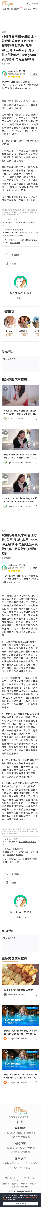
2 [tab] (19, 17)
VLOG (13, 1132)
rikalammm (10, 331)
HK (26, 1178)
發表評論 (9, 358)
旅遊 (4, 31)
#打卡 (20, 1163)
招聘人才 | (16, 1187)
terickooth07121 (16, 70)
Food (14, 1181)
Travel (20, 1178)
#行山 (13, 1163)
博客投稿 (25, 1136)
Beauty (32, 1178)
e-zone (27, 1181)
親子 (32, 232)
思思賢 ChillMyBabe (24, 331)
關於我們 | (7, 1184)
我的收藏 (30, 1148)
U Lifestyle (10, 1178)
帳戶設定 (20, 1148)
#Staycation (16, 1167)
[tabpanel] (20, 14)
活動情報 (19, 235)
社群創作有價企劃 (11, 8)
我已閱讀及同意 (20, 1203)
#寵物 (6, 1163)
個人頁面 (10, 1148)
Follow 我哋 (15, 242)
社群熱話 (28, 8)
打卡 (15, 232)
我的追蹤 (15, 1152)
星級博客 (31, 1132)
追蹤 (35, 73)
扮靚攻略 (10, 235)
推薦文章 (21, 1132)
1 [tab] (16, 17)
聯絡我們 (25, 1187)
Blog (20, 1181)
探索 (6, 1132)
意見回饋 (15, 1136)
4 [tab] (25, 17)
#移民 (27, 1167)
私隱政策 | (34, 1184)
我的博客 (25, 1152)
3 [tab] (22, 17)
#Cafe (34, 1163)
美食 (27, 232)
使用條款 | (25, 1184)
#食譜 (27, 1163)
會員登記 (35, 3)
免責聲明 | (16, 1184)
